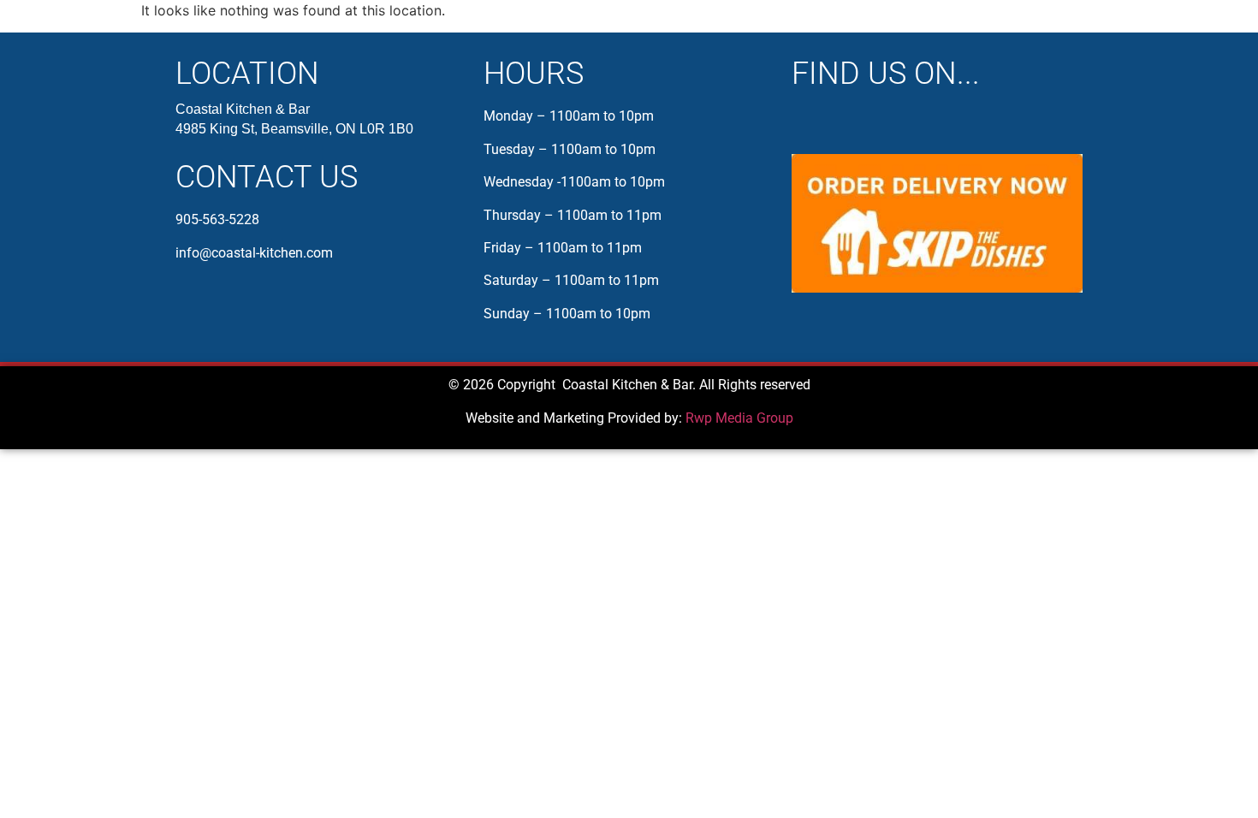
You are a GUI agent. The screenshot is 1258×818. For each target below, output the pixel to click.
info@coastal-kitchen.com (254, 253)
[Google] (877, 121)
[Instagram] (842, 121)
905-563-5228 (217, 219)
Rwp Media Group (739, 418)
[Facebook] (807, 121)
